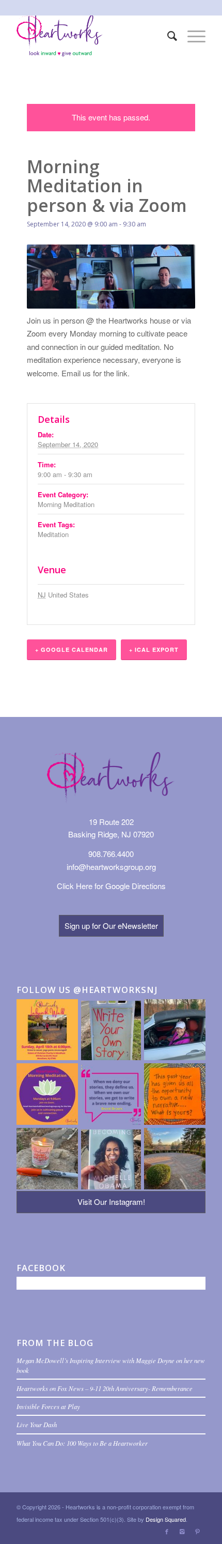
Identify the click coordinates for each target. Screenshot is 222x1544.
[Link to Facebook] (167, 1531)
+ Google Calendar (71, 649)
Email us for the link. (95, 373)
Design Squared (166, 1519)
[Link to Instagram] (182, 1531)
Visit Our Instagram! (111, 1201)
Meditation (53, 534)
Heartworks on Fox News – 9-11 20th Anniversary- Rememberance (105, 1388)
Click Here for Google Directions (111, 885)
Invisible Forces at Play (48, 1406)
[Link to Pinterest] (197, 1531)
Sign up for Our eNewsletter (111, 925)
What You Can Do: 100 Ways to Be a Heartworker (82, 1443)
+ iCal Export (154, 649)
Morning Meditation (66, 504)
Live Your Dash (37, 1424)
